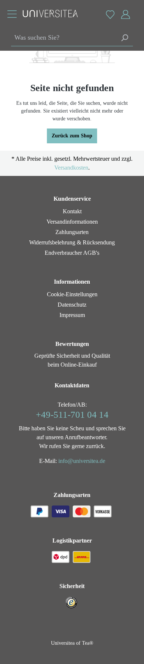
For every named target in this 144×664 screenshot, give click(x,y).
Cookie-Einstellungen (72, 294)
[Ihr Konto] (125, 15)
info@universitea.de (81, 461)
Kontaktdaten (72, 385)
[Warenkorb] (136, 10)
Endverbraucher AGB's (72, 253)
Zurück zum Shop (72, 136)
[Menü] (12, 15)
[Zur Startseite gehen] (46, 13)
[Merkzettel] (110, 14)
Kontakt (72, 211)
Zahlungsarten (72, 232)
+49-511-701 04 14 (72, 415)
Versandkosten (71, 167)
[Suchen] (124, 38)
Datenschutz (72, 304)
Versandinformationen (72, 221)
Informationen (72, 281)
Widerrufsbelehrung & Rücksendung (72, 242)
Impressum (72, 315)
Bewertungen (72, 344)
